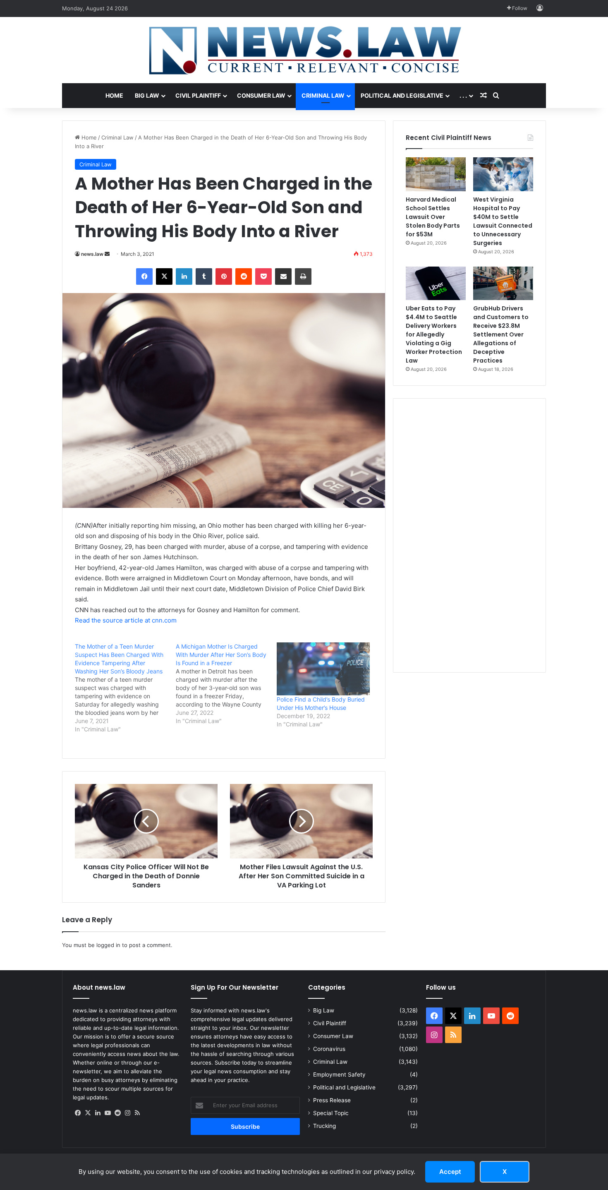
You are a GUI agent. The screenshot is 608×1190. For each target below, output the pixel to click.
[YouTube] (108, 1113)
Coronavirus (329, 1049)
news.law (92, 254)
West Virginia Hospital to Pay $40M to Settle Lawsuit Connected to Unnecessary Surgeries (502, 221)
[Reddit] (243, 276)
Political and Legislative (402, 95)
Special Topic (331, 1113)
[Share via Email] (283, 276)
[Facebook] (144, 276)
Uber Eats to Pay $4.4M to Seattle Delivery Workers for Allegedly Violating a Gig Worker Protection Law (434, 334)
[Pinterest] (223, 276)
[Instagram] (127, 1113)
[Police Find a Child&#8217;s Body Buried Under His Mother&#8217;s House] (323, 668)
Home (114, 95)
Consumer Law (261, 95)
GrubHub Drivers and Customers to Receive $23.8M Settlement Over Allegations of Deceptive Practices (501, 334)
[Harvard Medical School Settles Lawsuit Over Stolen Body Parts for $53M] (436, 174)
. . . (463, 95)
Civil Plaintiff (198, 95)
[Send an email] (107, 254)
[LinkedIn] (184, 276)
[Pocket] (263, 276)
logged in (108, 945)
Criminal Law (323, 95)
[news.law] (304, 50)
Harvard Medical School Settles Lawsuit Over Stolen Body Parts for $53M (433, 216)
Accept (450, 1172)
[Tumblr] (204, 276)
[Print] (303, 276)
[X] (164, 276)
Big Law (147, 95)
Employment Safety (339, 1074)
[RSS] (137, 1113)
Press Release (332, 1100)
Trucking (324, 1126)
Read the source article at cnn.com (126, 620)
